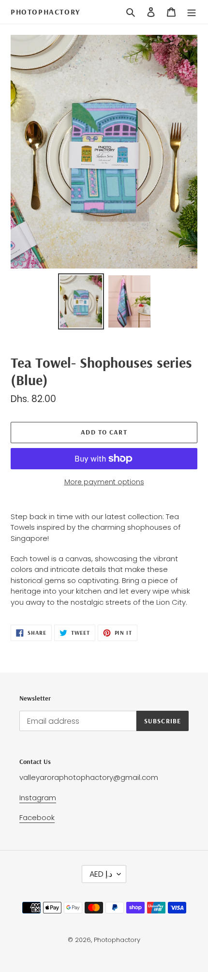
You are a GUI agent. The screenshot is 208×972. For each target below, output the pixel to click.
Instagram (37, 798)
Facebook (37, 817)
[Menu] (191, 12)
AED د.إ (100, 874)
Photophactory (45, 11)
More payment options (104, 482)
